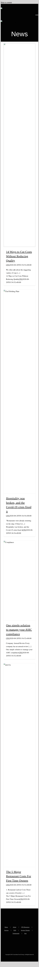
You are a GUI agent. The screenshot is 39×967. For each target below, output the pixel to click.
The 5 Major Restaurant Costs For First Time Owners (19, 757)
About (14, 927)
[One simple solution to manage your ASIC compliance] (19, 580)
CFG (8, 265)
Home (6, 927)
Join (25, 933)
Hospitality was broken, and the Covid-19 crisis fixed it (19, 381)
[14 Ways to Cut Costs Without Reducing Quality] (19, 145)
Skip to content (6, 2)
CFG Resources (25, 927)
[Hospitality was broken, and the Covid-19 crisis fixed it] (19, 391)
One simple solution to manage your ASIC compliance (19, 572)
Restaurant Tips (21, 153)
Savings (6, 930)
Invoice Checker (25, 930)
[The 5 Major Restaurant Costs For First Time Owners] (19, 765)
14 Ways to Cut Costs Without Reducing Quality (19, 137)
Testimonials (16, 933)
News (15, 153)
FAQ (15, 930)
